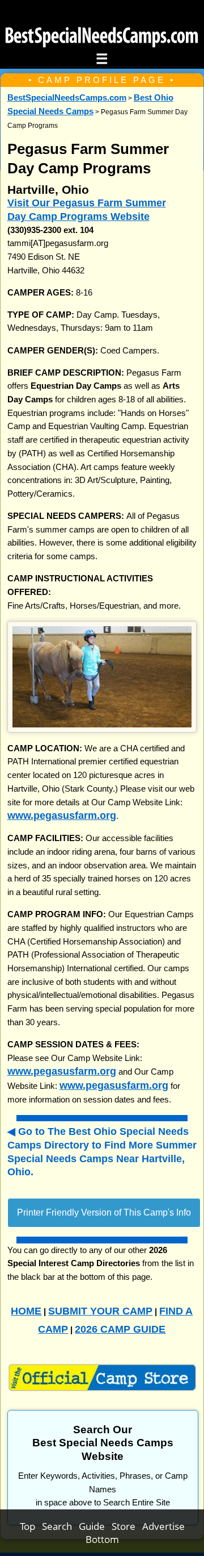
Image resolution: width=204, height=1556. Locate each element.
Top (31, 1526)
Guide (95, 1526)
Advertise (163, 1526)
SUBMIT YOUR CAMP (100, 1311)
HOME (26, 1311)
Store (127, 1526)
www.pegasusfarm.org (61, 815)
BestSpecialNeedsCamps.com (66, 97)
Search (60, 1526)
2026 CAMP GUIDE (120, 1329)
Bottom (102, 1539)
